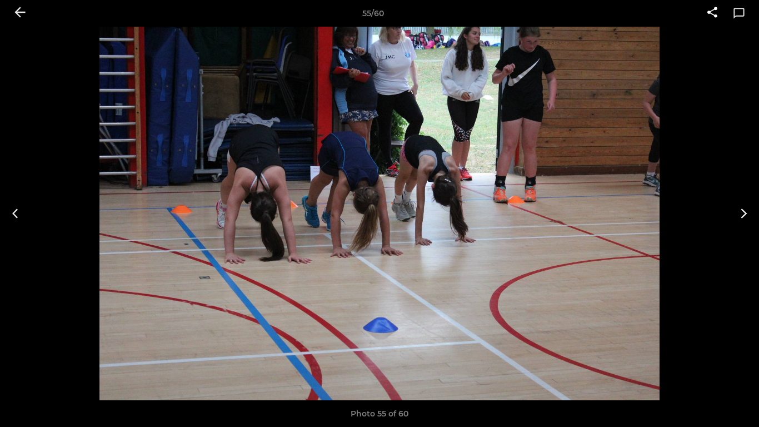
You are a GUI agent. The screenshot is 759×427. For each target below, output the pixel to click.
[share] (712, 13)
